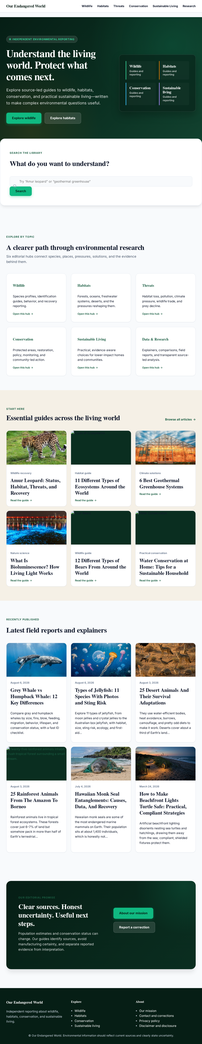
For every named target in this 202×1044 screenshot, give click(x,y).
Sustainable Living (92, 339)
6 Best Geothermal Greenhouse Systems (161, 483)
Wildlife (19, 285)
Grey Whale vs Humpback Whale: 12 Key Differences (33, 696)
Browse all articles (180, 419)
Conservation (23, 339)
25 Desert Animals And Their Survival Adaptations (164, 696)
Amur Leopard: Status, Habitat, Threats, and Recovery (35, 486)
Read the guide (21, 500)
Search (20, 191)
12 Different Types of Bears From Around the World (100, 567)
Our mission (147, 1011)
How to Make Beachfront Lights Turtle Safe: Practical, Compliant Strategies (162, 803)
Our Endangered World (25, 6)
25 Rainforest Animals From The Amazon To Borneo (34, 800)
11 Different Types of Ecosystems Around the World (100, 486)
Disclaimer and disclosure (157, 1026)
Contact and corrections (156, 1016)
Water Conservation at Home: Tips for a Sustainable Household (163, 567)
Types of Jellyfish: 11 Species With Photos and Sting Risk (97, 696)
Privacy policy (149, 1021)
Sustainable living (87, 1026)
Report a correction (134, 927)
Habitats (84, 285)
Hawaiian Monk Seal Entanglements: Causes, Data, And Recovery (100, 800)
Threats (148, 285)
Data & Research (155, 339)
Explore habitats (62, 118)
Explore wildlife (24, 118)
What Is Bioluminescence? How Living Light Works (34, 567)
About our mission (133, 913)
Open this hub (23, 313)
